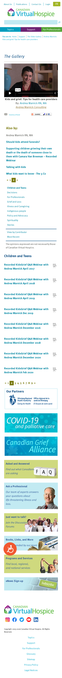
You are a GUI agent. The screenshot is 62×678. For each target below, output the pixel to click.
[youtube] (28, 619)
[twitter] (21, 619)
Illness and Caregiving (18, 206)
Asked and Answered (18, 464)
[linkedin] (36, 619)
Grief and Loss (14, 201)
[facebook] (14, 619)
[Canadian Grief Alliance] (31, 446)
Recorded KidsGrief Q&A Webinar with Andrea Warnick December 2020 (26, 355)
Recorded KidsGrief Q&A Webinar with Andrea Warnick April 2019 (26, 296)
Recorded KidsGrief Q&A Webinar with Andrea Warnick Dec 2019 (26, 311)
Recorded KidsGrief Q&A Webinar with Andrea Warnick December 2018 (26, 341)
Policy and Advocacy (17, 215)
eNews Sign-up (14, 581)
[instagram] (7, 619)
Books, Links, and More (19, 540)
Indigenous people (16, 211)
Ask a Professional (16, 486)
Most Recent (13, 236)
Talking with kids (16, 167)
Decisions (12, 192)
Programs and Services (19, 558)
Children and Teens (16, 187)
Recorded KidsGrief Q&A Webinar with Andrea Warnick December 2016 (26, 326)
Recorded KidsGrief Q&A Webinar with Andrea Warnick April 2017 (26, 267)
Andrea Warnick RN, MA (33, 103)
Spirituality (12, 220)
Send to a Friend (14, 114)
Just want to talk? (16, 517)
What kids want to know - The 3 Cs (26, 174)
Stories (10, 224)
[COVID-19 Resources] (31, 422)
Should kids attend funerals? (23, 142)
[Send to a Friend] (6, 114)
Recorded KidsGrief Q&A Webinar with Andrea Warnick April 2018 (26, 281)
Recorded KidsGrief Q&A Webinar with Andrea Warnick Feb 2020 (26, 370)
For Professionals (16, 197)
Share (41, 114)
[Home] (31, 8)
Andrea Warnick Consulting (31, 107)
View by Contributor (17, 232)
